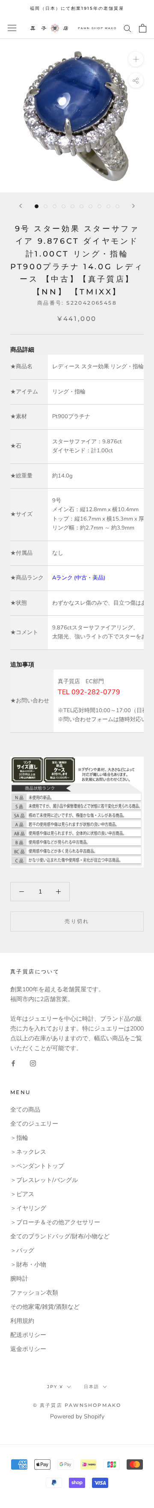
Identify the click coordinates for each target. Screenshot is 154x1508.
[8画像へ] (99, 206)
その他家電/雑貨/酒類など (45, 1307)
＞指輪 (19, 1138)
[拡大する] (135, 58)
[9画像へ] (108, 206)
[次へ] (133, 206)
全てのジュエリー (34, 1124)
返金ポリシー (28, 1349)
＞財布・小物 (28, 1265)
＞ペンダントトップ (37, 1166)
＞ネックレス (28, 1152)
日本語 (91, 1386)
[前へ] (20, 206)
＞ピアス (22, 1194)
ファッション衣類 (34, 1293)
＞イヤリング (28, 1208)
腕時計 (19, 1279)
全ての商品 (25, 1110)
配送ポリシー (28, 1335)
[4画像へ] (63, 206)
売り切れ (77, 921)
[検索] (127, 28)
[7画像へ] (90, 206)
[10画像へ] (117, 206)
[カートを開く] (142, 28)
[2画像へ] (45, 206)
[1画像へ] (36, 206)
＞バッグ (22, 1250)
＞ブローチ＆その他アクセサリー (55, 1222)
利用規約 (22, 1321)
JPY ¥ (55, 1386)
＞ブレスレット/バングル (44, 1180)
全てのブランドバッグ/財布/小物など (60, 1236)
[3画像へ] (54, 206)
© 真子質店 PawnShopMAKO (77, 1405)
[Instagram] (33, 1063)
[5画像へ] (72, 206)
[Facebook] (13, 1063)
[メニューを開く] (12, 28)
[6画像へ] (81, 206)
